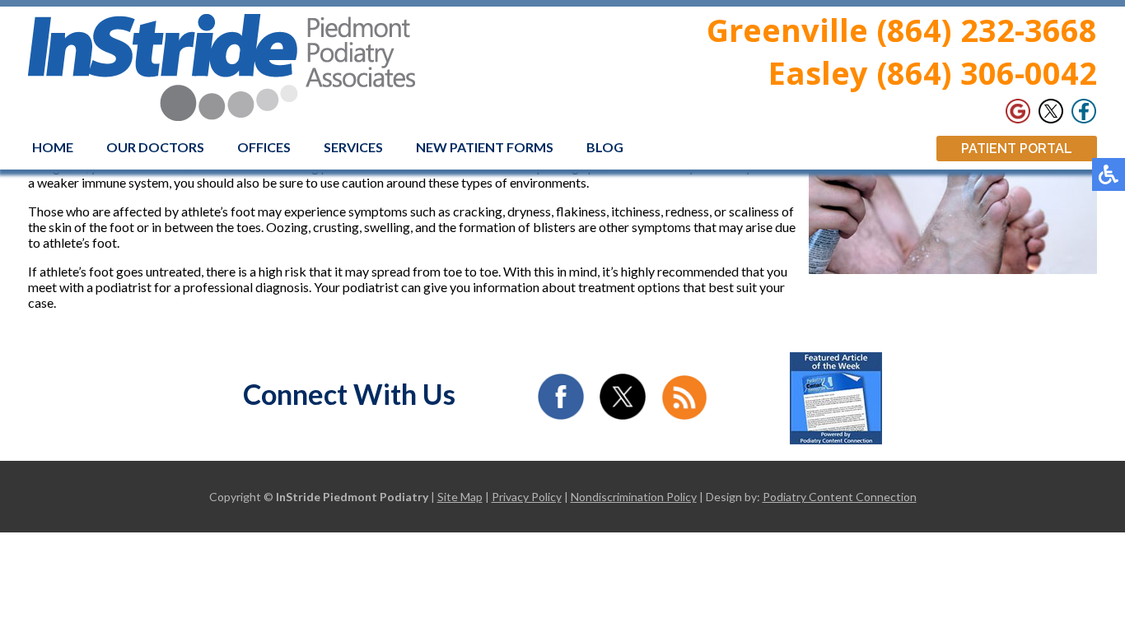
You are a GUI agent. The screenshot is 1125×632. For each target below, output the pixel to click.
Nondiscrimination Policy (634, 497)
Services (353, 147)
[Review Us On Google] (1018, 111)
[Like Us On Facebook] (1084, 111)
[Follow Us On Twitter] (1051, 111)
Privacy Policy (527, 497)
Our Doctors (155, 147)
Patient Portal (1016, 148)
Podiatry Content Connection (840, 497)
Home (52, 147)
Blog (604, 147)
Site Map (460, 497)
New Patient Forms (484, 147)
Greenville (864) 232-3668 (902, 29)
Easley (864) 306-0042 (932, 72)
